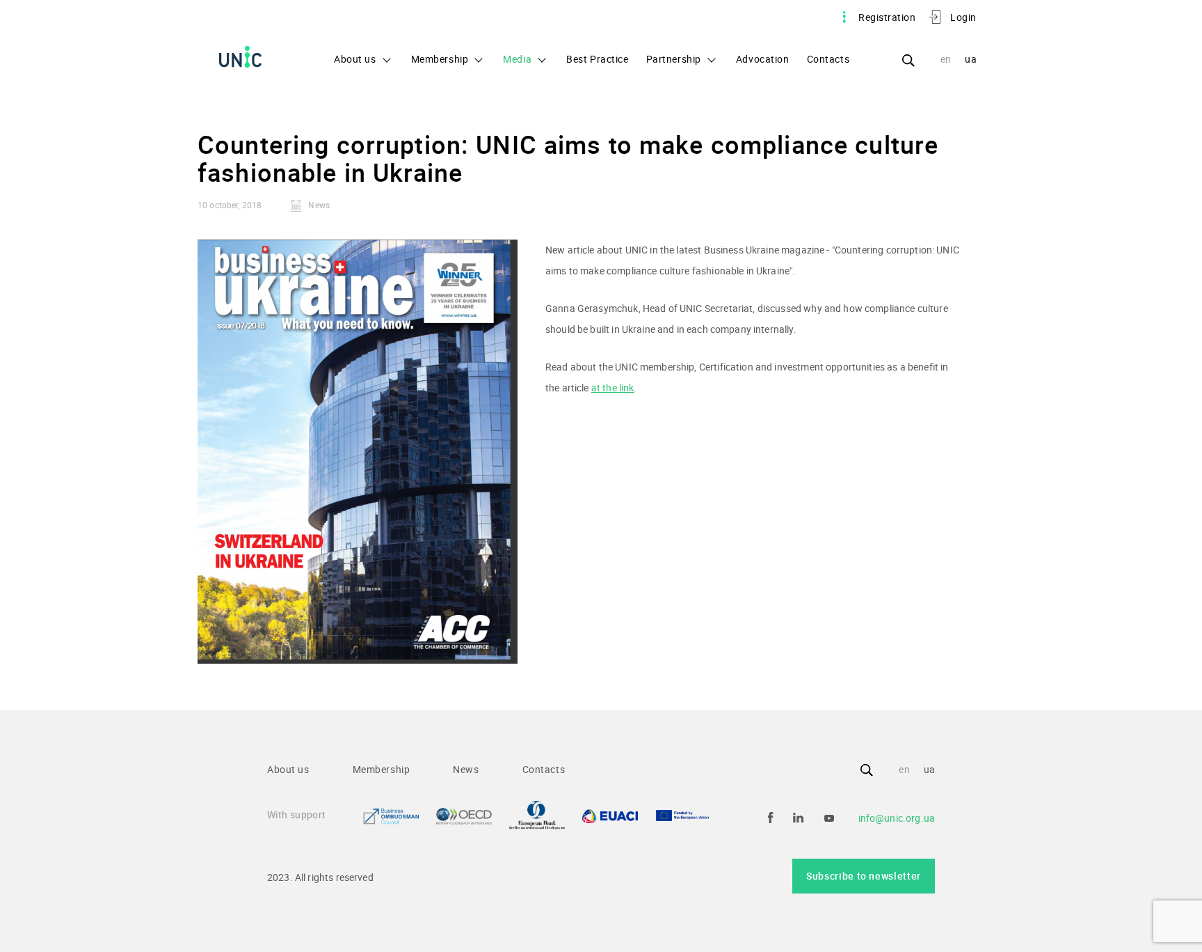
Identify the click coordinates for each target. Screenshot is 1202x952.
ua (971, 59)
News (466, 769)
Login (963, 17)
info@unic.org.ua (896, 818)
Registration (886, 17)
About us (355, 59)
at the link (612, 387)
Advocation (763, 59)
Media (517, 59)
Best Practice (597, 59)
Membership (440, 59)
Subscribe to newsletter (863, 875)
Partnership (673, 59)
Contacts (828, 59)
